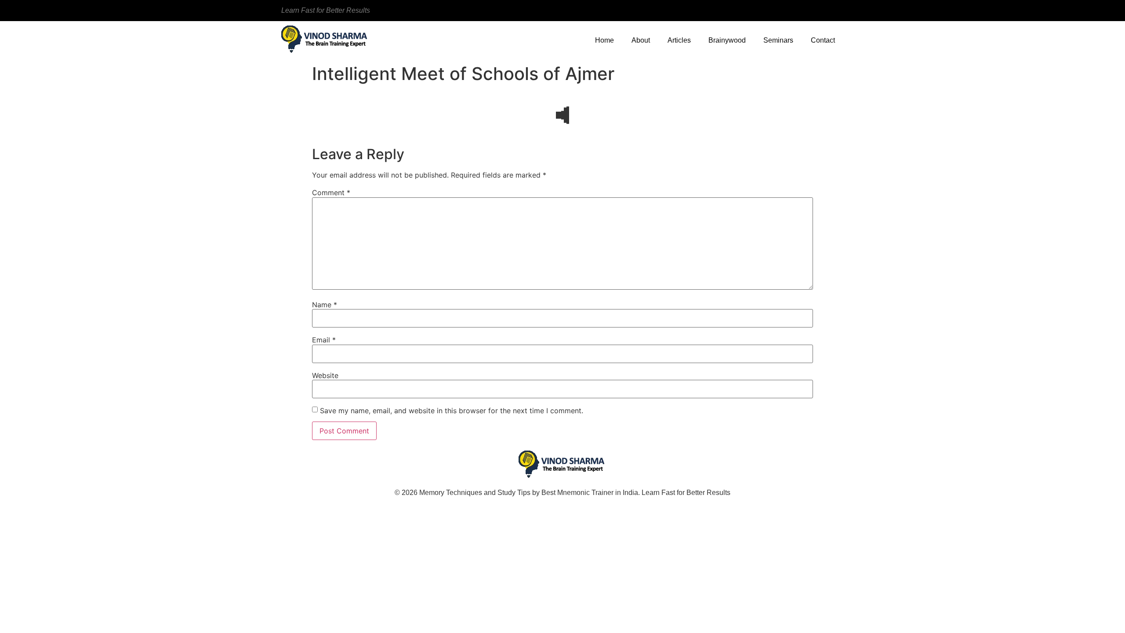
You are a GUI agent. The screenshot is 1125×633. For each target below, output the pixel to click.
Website (325, 375)
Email (324, 339)
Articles (679, 40)
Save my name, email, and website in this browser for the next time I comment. (451, 410)
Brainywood (727, 40)
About (640, 40)
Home (604, 40)
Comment (331, 192)
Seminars (778, 40)
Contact (823, 40)
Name (324, 304)
